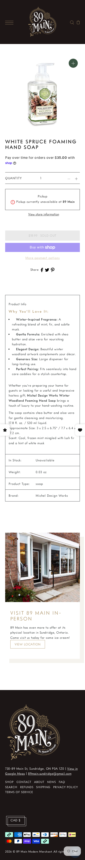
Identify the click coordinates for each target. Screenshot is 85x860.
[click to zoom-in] (73, 63)
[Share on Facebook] (42, 269)
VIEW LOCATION (28, 644)
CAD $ (15, 820)
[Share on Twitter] (47, 269)
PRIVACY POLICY (65, 787)
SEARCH (11, 787)
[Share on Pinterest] (52, 269)
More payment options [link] (42, 258)
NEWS (51, 782)
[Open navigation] (10, 22)
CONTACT (24, 782)
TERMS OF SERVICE (19, 792)
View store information (43, 214)
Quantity (13, 178)
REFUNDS (26, 787)
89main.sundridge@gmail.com (49, 773)
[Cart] (78, 22)
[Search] (72, 22)
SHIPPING (43, 787)
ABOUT (39, 782)
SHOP (9, 782)
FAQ (62, 782)
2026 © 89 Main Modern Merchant (28, 851)
